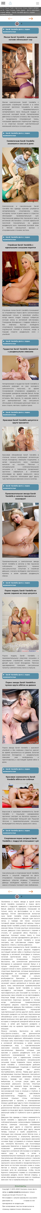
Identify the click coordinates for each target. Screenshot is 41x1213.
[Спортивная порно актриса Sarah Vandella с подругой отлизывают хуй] (20, 858)
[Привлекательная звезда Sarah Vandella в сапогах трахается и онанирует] (20, 531)
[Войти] (10, 3)
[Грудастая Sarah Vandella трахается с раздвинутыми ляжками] (20, 369)
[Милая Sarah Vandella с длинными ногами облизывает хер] (20, 72)
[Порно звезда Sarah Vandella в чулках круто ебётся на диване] (20, 718)
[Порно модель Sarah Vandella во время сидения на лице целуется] (20, 626)
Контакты (20, 1186)
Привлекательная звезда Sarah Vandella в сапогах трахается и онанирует (20, 496)
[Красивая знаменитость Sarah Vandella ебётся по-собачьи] (20, 797)
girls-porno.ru (18, 1200)
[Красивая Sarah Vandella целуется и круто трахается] (20, 440)
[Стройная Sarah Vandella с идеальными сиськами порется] (20, 280)
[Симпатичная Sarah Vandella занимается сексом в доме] (20, 176)
